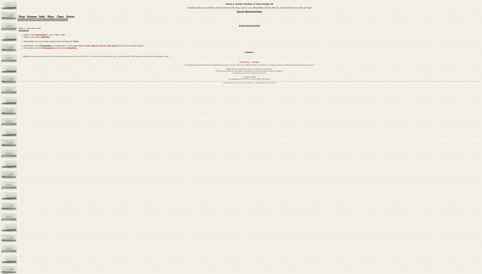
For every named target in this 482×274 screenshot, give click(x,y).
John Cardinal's (237, 82)
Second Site (246, 82)
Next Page (63, 20)
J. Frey (253, 77)
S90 (25, 56)
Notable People (38, 20)
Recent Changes (24, 20)
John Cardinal (271, 82)
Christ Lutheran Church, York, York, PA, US (103, 46)
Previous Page (51, 20)
